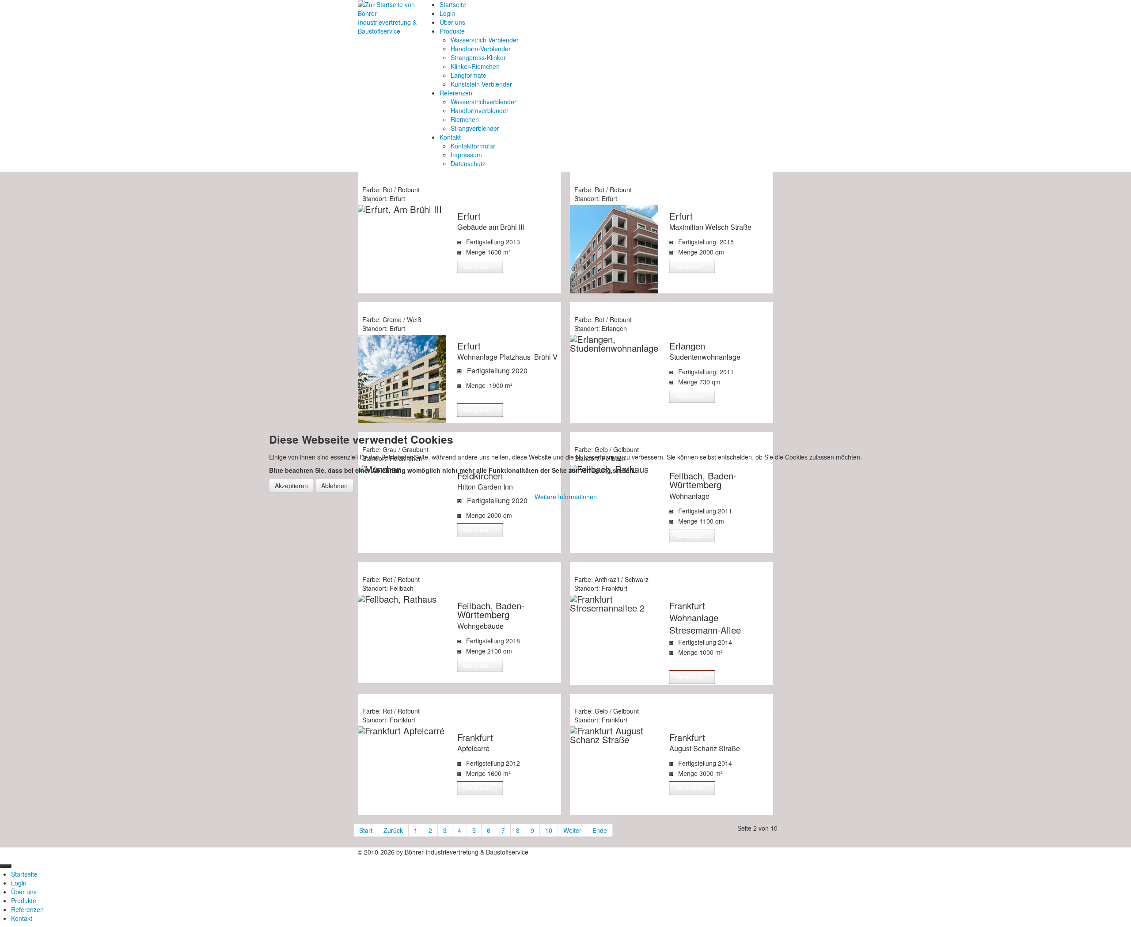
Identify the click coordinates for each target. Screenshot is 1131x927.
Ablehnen (334, 485)
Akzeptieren (291, 485)
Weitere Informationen (566, 496)
